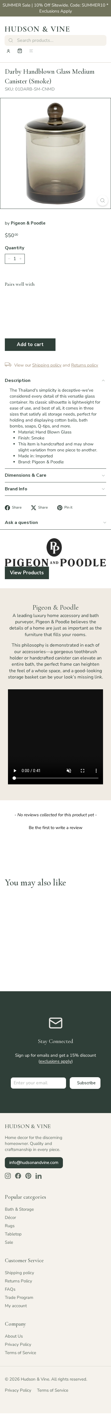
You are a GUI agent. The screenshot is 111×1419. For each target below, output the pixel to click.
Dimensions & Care (25, 475)
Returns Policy (18, 1281)
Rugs (10, 1226)
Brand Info (16, 489)
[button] (55, 827)
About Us (14, 1336)
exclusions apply (55, 1061)
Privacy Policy (18, 1344)
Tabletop (13, 1234)
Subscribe (86, 1083)
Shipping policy (19, 1273)
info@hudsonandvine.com (33, 1162)
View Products (27, 572)
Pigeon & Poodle (28, 223)
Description (17, 380)
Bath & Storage (19, 1209)
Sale (9, 1242)
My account (16, 1306)
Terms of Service (20, 1353)
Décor (10, 1217)
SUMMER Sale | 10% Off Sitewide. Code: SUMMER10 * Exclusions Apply (55, 8)
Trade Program (19, 1297)
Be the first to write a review (56, 827)
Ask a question (21, 522)
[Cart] (20, 51)
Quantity (14, 248)
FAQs (10, 1289)
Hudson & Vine (37, 29)
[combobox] (55, 40)
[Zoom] (102, 200)
